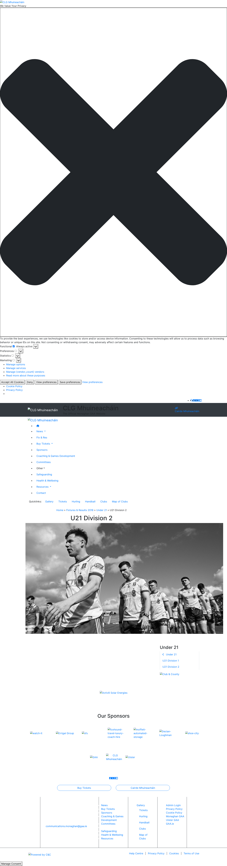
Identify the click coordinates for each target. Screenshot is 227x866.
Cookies (174, 853)
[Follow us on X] (196, 400)
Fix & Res (41, 437)
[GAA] (94, 757)
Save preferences (70, 382)
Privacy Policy (14, 389)
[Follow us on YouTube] (200, 400)
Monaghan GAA (175, 816)
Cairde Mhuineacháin (187, 411)
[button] (113, 172)
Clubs (103, 501)
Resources (107, 838)
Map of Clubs (120, 501)
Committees (43, 462)
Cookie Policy (14, 386)
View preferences (46, 382)
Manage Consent (11, 863)
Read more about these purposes (25, 375)
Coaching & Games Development (55, 455)
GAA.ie (170, 823)
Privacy (156, 853)
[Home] (116, 425)
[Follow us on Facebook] (194, 400)
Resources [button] (42, 486)
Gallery (49, 501)
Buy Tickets (84, 787)
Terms (191, 853)
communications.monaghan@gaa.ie (66, 826)
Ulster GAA (172, 820)
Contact (41, 492)
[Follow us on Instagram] (198, 400)
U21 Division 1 (170, 660)
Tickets (62, 501)
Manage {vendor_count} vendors (25, 371)
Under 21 (101, 510)
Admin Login (173, 805)
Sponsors (41, 449)
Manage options (15, 364)
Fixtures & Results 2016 (79, 510)
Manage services (16, 368)
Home (59, 510)
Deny (30, 382)
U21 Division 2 (170, 666)
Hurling (76, 501)
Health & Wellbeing (47, 480)
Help (136, 853)
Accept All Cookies (12, 382)
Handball (90, 501)
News (104, 805)
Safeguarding (44, 474)
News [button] (40, 431)
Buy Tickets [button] (43, 443)
